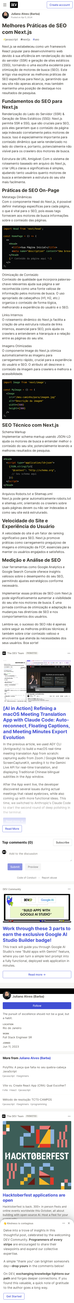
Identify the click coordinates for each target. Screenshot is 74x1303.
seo (36, 39)
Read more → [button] (37, 974)
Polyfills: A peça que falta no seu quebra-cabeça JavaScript (34, 1071)
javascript (10, 39)
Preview (33, 867)
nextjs (25, 39)
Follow (37, 1005)
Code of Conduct (26, 877)
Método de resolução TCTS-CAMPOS (27, 1102)
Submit (15, 867)
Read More (12, 828)
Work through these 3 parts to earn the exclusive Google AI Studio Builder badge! (37, 934)
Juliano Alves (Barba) (25, 13)
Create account (60, 5)
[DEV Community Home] (14, 4)
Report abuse (49, 877)
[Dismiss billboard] (68, 1223)
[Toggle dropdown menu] (69, 653)
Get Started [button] (14, 1296)
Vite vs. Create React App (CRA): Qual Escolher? (34, 1087)
